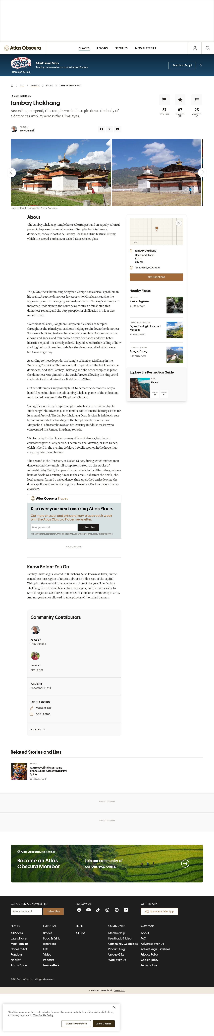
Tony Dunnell (27, 130)
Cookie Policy (149, 960)
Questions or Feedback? (107, 990)
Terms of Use (107, 534)
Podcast (48, 960)
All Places (17, 933)
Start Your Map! (182, 65)
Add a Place (19, 965)
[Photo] (175, 305)
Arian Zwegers (49, 208)
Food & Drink (51, 938)
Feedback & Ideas (120, 938)
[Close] (114, 1007)
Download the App (162, 911)
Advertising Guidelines (155, 949)
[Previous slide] (11, 172)
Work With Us (117, 960)
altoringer (37, 670)
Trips (79, 926)
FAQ (143, 938)
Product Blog (116, 949)
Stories (47, 933)
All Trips (80, 933)
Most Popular (19, 944)
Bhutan (155, 382)
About (145, 933)
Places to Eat (19, 949)
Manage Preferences (76, 1023)
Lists (45, 949)
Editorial (50, 926)
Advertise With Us (152, 944)
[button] (164, 99)
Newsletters (51, 965)
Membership (116, 933)
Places (15, 926)
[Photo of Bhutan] (140, 388)
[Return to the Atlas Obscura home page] (23, 48)
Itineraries (49, 944)
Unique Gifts (116, 954)
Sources (36, 729)
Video (47, 954)
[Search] (207, 48)
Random (16, 954)
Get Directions (156, 277)
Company (148, 926)
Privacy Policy (92, 534)
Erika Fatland (39, 779)
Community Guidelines (123, 944)
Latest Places (19, 938)
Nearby (16, 960)
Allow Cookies (104, 1023)
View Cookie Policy (43, 1015)
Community (117, 926)
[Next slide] (202, 172)
